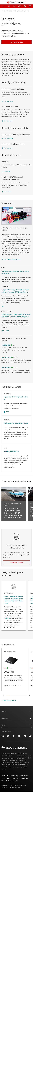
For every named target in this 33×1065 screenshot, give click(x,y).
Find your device (8, 101)
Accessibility (4, 775)
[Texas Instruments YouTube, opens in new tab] (30, 737)
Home (3, 11)
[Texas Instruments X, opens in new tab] (14, 737)
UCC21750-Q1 (6, 367)
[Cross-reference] (14, 6)
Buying (3, 725)
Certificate (16, 430)
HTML (7, 331)
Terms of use (15, 778)
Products (9, 11)
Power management (20, 11)
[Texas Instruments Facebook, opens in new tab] (8, 737)
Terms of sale (5, 778)
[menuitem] (9, 6)
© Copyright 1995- (8, 785)
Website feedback (6, 781)
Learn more (7, 171)
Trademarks (24, 778)
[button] (3, 6)
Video (16, 458)
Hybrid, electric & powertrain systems (13, 504)
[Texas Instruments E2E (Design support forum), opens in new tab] (25, 737)
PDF (2, 306)
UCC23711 (14, 669)
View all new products (9, 700)
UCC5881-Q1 (5, 345)
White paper (16, 403)
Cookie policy (14, 775)
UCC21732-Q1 (6, 357)
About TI (3, 711)
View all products (18, 42)
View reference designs (16, 562)
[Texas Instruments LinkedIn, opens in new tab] (19, 737)
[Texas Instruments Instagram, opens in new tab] (2, 737)
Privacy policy (24, 775)
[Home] (16, 2)
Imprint (16, 781)
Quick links (4, 718)
